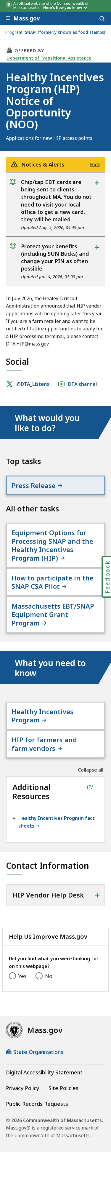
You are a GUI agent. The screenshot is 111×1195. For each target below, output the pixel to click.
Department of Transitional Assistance (49, 58)
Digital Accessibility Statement (44, 1072)
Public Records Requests (37, 1103)
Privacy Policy (22, 1088)
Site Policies (63, 1088)
